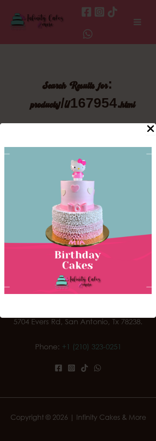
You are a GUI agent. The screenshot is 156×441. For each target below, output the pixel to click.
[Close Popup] (150, 129)
